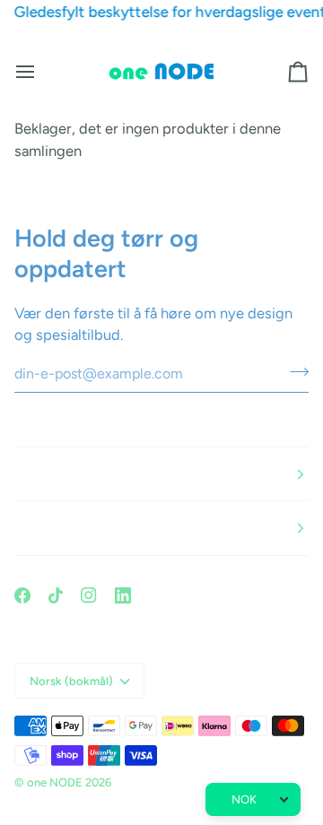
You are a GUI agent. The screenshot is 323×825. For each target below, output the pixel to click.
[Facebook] (22, 595)
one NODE (55, 782)
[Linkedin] (123, 595)
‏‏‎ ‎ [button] (15, 474)
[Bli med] (294, 371)
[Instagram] (89, 595)
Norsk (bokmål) (71, 681)
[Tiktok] (55, 595)
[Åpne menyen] (41, 72)
